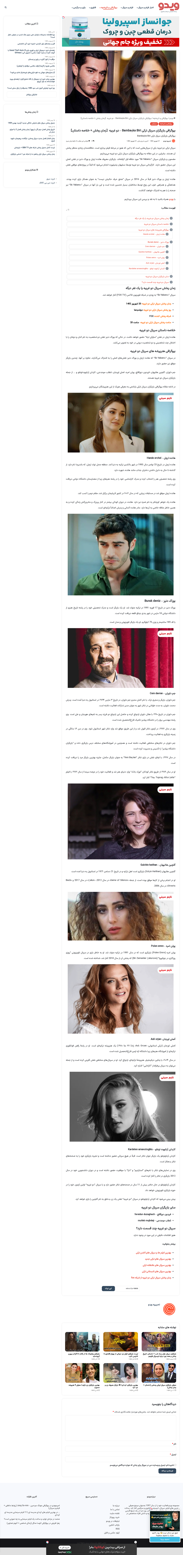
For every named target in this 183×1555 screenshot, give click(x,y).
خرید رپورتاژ (115, 1517)
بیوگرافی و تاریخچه (109, 7)
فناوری (93, 7)
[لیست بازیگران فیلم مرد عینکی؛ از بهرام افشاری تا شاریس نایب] (120, 1342)
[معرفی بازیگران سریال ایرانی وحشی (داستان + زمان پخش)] (159, 1373)
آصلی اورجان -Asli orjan (155, 263)
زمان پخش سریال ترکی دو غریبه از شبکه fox (151, 1278)
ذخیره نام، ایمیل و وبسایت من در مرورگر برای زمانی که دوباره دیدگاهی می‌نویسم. (142, 1465)
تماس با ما (115, 1509)
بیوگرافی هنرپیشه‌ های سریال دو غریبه (153, 230)
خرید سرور (50, 178)
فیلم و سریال (127, 7)
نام (174, 1444)
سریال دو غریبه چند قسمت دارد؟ (155, 282)
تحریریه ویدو (167, 141)
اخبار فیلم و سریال (146, 7)
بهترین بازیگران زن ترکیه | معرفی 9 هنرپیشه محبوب (84, 1386)
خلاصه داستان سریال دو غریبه (156, 224)
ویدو (171, 118)
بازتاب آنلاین (114, 1525)
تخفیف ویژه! (164, 1539)
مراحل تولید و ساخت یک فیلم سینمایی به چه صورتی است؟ (28, 1519)
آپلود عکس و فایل (112, 1532)
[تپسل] (47, 1542)
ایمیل (173, 1454)
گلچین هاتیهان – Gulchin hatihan (152, 252)
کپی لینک (108, 1288)
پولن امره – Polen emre (155, 257)
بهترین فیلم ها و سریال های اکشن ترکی (153, 1252)
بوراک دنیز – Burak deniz (158, 242)
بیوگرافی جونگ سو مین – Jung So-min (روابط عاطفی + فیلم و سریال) (32, 1507)
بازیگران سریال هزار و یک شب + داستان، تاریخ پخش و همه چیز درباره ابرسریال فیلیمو (159, 1355)
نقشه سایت (115, 1513)
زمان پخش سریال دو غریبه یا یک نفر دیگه (152, 218)
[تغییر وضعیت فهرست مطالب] (68, 210)
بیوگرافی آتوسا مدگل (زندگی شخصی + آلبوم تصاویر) (27, 1523)
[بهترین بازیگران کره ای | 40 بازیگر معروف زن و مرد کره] (120, 1373)
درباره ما (116, 1505)
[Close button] (135, 1542)
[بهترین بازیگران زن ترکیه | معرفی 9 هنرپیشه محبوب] (82, 1373)
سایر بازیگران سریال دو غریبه (157, 276)
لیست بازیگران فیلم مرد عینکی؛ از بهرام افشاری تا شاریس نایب (121, 1355)
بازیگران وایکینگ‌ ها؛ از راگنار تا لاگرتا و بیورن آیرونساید (84, 1355)
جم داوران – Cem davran (155, 246)
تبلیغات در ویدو (113, 1521)
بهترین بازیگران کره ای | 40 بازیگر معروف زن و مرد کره (121, 1386)
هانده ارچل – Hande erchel (154, 234)
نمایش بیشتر (31, 94)
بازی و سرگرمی (79, 7)
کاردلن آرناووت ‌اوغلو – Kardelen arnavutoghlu (147, 268)
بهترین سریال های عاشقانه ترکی (157, 1265)
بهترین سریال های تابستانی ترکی (156, 1271)
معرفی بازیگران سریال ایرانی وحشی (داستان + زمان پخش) (159, 1386)
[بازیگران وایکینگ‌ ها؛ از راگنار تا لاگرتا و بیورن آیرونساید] (82, 1342)
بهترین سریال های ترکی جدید (158, 1259)
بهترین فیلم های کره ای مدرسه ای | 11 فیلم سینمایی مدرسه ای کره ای (32, 1513)
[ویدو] (168, 8)
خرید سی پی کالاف (47, 182)
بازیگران (154, 124)
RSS (118, 1528)
